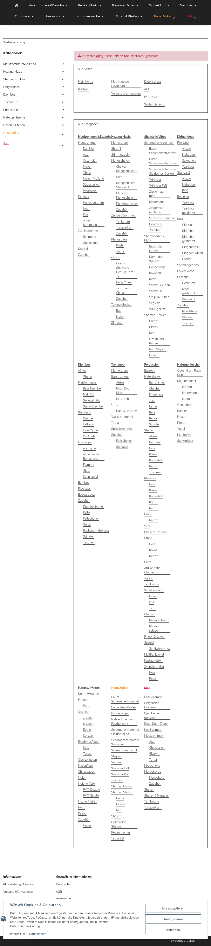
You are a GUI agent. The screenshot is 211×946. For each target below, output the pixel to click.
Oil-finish (89, 436)
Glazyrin (154, 753)
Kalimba (83, 196)
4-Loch (88, 717)
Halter (87, 825)
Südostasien (91, 184)
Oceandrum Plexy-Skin (190, 373)
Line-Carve (90, 430)
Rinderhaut (156, 202)
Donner (182, 410)
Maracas (150, 478)
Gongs (115, 257)
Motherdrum (119, 142)
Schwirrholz (185, 440)
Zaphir (120, 251)
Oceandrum (185, 404)
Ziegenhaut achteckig (156, 210)
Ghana (87, 376)
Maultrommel (87, 142)
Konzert (88, 735)
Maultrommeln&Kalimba (19, 64)
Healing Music (12, 71)
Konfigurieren (173, 919)
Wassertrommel (122, 416)
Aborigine (89, 448)
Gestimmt (188, 283)
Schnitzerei (90, 476)
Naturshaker (152, 376)
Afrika (82, 370)
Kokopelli (155, 273)
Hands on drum (93, 202)
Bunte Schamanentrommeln (163, 161)
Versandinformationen (126, 93)
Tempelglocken (121, 304)
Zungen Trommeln (123, 215)
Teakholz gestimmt (188, 210)
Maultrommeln (154, 735)
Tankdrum (123, 221)
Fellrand (88, 424)
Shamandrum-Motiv (154, 238)
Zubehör (83, 254)
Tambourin (151, 584)
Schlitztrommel (159, 648)
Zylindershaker (154, 666)
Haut (86, 208)
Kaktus (186, 398)
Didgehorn (189, 230)
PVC (185, 190)
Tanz (152, 608)
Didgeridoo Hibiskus (151, 705)
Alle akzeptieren (173, 908)
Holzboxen (90, 190)
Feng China (123, 282)
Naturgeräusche (14, 117)
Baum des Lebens (156, 248)
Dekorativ (155, 224)
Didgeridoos (11, 87)
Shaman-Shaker (155, 315)
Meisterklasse (87, 382)
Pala (152, 412)
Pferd (181, 422)
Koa (85, 214)
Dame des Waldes (156, 259)
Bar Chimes (157, 382)
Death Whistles (88, 693)
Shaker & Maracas (156, 795)
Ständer (187, 317)
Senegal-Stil (91, 400)
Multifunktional (154, 654)
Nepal (87, 166)
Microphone (152, 765)
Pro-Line (183, 142)
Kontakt (83, 89)
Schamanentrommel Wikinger (125, 742)
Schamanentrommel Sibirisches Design (163, 171)
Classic (187, 224)
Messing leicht (159, 620)
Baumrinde (189, 392)
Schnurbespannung (162, 218)
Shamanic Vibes (14, 79)
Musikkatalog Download (120, 84)
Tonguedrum (124, 227)
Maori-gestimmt (188, 291)
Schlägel (122, 446)
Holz (152, 448)
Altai (86, 154)
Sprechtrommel (121, 428)
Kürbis (153, 502)
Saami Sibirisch (159, 285)
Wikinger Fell (158, 185)
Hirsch (153, 327)
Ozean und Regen (156, 341)
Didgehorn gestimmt (189, 239)
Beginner (183, 196)
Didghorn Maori (192, 253)
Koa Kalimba (152, 729)
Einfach (154, 355)
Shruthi (116, 148)
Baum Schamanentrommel (163, 151)
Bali (118, 310)
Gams (153, 321)
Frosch (181, 416)
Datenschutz (37, 933)
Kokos (153, 454)
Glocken (149, 614)
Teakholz (188, 166)
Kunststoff (156, 460)
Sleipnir (116, 756)
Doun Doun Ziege (156, 723)
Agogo (148, 578)
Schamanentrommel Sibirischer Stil (125, 732)
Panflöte (83, 699)
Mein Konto (85, 81)
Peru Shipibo (157, 349)
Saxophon (189, 160)
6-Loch (88, 723)
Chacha (154, 388)
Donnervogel (157, 267)
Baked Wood (186, 271)
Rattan (153, 466)
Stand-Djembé (93, 406)
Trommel (155, 472)
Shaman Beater (121, 786)
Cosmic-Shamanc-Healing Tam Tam (124, 270)
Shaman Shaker (121, 792)
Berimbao (89, 236)
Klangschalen (120, 160)
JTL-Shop (189, 940)
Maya (153, 279)
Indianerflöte (86, 783)
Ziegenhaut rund (156, 194)
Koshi (119, 245)
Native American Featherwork (122, 721)
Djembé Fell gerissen (152, 715)
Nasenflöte (85, 765)
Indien (120, 316)
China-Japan (86, 771)
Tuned (87, 753)
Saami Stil (156, 291)
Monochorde (152, 771)
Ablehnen (173, 930)
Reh (151, 333)
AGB (147, 89)
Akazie (186, 148)
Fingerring (156, 394)
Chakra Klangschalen (125, 169)
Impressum (17, 933)
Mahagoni (188, 154)
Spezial (83, 248)
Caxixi (148, 514)
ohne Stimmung (90, 222)
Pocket (186, 259)
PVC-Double (91, 789)
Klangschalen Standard (125, 185)
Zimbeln (116, 322)
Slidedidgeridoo (188, 265)
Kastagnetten (153, 660)
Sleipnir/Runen (159, 297)
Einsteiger (84, 442)
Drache (88, 418)
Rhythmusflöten (88, 741)
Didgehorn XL (191, 247)
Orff (151, 602)
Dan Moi (88, 148)
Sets (119, 177)
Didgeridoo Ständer (118, 824)
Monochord (156, 777)
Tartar (153, 759)
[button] (33, 64)
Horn (81, 807)
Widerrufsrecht (154, 104)
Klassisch (122, 398)
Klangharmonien (127, 203)
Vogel (181, 428)
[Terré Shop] (16, 5)
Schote (154, 424)
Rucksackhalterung (96, 530)
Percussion (10, 109)
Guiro (147, 562)
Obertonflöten (87, 759)
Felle (86, 512)
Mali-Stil (88, 394)
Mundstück (189, 311)
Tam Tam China (122, 290)
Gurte (86, 524)
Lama (153, 406)
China (87, 172)
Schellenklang (153, 590)
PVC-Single (91, 795)
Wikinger (155, 179)
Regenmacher (186, 380)
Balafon (149, 370)
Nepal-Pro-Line (93, 178)
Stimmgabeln (120, 154)
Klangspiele (119, 239)
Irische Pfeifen (87, 801)
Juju (152, 400)
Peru (86, 705)
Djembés (9, 94)
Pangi (153, 418)
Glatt (86, 470)
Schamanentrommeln (158, 142)
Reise (180, 218)
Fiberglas (84, 488)
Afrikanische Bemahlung (91, 456)
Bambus (182, 277)
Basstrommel (120, 376)
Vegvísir (154, 303)
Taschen (187, 323)
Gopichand (90, 242)
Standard (183, 172)
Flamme (88, 464)
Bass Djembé (92, 388)
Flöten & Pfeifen (14, 125)
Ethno (148, 538)
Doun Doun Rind (123, 390)
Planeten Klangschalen (125, 195)
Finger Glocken (154, 636)
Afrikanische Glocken (152, 570)
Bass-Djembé (153, 697)
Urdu (114, 404)
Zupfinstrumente (89, 230)
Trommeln (10, 102)
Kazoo (82, 813)
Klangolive (184, 434)
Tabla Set (117, 838)
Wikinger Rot (157, 309)
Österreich (90, 160)
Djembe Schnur (93, 506)
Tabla (115, 422)
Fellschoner (91, 518)
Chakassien (156, 747)
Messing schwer (154, 628)
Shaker (149, 430)
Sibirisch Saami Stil (124, 750)
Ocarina (83, 711)
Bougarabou (86, 494)
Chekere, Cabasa (155, 532)
